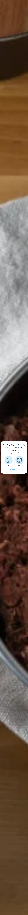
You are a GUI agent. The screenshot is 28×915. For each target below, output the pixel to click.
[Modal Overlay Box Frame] (14, 457)
